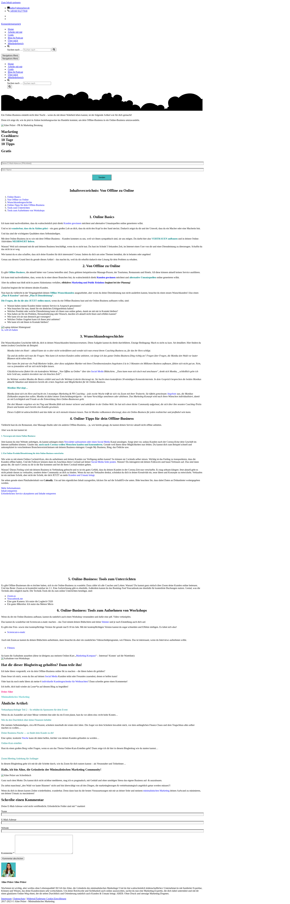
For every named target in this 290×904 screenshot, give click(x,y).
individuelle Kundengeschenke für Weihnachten (65, 681)
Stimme (105, 622)
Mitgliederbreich (16, 43)
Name (4, 811)
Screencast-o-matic (16, 632)
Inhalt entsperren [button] (9, 491)
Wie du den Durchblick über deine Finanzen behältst (26, 720)
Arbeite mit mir (15, 32)
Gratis (11, 35)
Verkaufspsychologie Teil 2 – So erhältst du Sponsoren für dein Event (34, 709)
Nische (25, 738)
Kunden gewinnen (72, 223)
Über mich (13, 40)
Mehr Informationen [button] (10, 488)
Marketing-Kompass (86, 655)
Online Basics (14, 197)
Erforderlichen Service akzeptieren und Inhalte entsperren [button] (28, 493)
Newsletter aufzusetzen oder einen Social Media (87, 442)
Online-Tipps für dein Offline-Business (25, 205)
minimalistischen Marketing (156, 790)
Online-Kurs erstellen (11, 743)
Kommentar (7, 853)
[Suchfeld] (54, 49)
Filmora (11, 648)
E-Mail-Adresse (8, 819)
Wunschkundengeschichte (19, 202)
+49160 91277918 (18, 11)
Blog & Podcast (15, 37)
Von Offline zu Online (18, 199)
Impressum (6, 898)
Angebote (171, 393)
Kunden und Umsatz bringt (81, 475)
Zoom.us (11, 596)
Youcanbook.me (15, 598)
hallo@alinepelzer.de (20, 8)
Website (5, 828)
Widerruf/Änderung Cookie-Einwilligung (46, 898)
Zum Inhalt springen (11, 2)
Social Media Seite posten (103, 462)
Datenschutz (19, 898)
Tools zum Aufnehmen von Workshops (26, 210)
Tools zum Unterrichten (18, 207)
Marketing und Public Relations (88, 282)
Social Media (97, 371)
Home (11, 29)
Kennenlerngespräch (11, 24)
